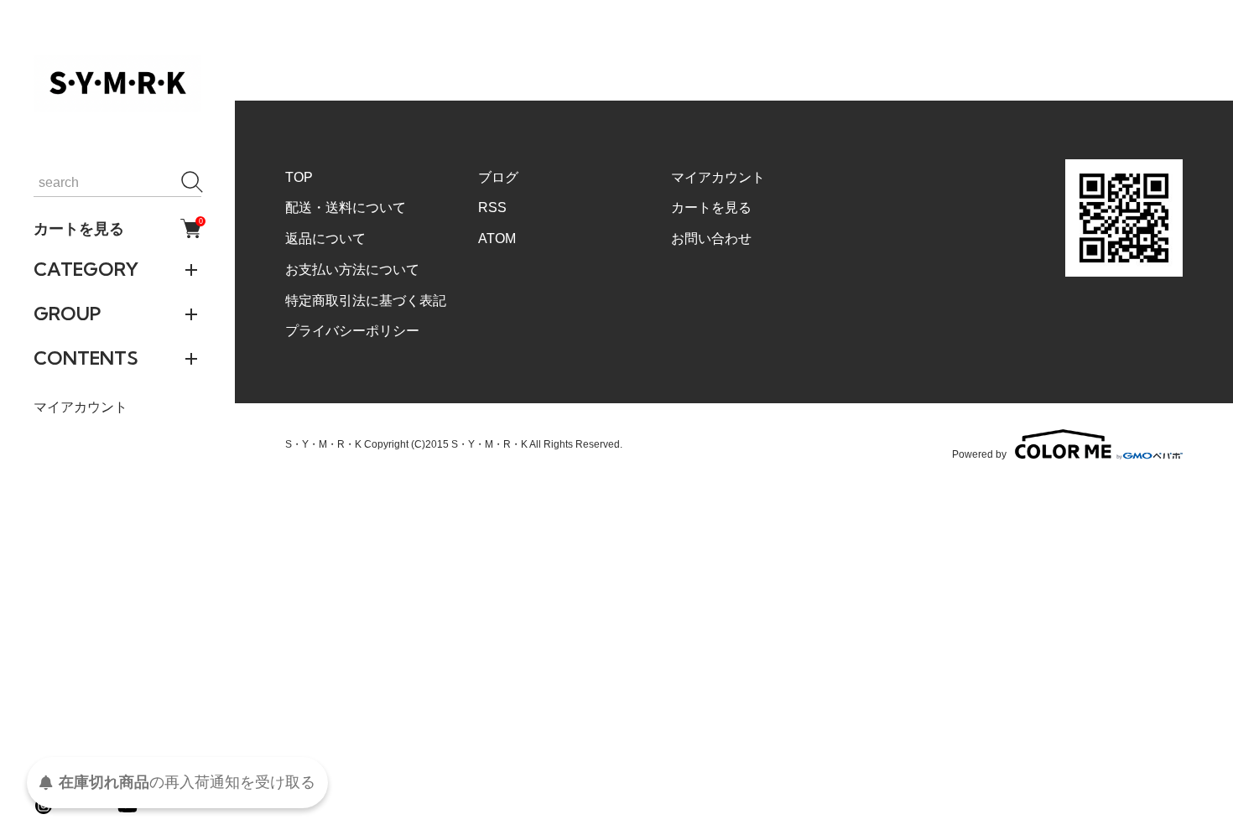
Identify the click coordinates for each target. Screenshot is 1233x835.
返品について (325, 238)
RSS (492, 207)
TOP (299, 177)
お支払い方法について (352, 269)
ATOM (497, 238)
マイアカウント (80, 407)
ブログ (498, 177)
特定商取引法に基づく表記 (365, 300)
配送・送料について (345, 207)
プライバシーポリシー (352, 331)
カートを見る (117, 228)
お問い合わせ (711, 238)
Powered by (979, 454)
